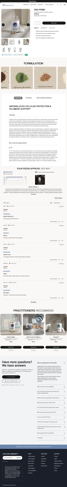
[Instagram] (4, 461)
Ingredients (43, 458)
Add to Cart (10, 347)
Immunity (30, 473)
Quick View (11, 349)
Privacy (56, 468)
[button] (3, 25)
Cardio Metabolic (32, 470)
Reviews (43, 463)
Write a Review (59, 199)
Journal (43, 456)
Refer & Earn (44, 465)
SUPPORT (57, 454)
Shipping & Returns (58, 463)
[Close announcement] (65, 1)
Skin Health (31, 463)
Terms (55, 470)
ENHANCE (56, 337)
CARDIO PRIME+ (11, 337)
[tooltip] (38, 187)
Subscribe (19, 457)
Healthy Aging (31, 456)
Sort (51, 202)
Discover (33, 4)
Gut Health (30, 465)
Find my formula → (33, 1)
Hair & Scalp (31, 461)
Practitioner (49, 4)
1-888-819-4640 (58, 461)
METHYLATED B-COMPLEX (33, 337)
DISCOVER (44, 454)
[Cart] (64, 4)
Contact (56, 456)
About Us (43, 461)
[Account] (57, 4)
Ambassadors (57, 465)
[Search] (61, 4)
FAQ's (55, 458)
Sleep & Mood (31, 468)
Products (26, 4)
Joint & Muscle (31, 458)
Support (40, 4)
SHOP (29, 454)
